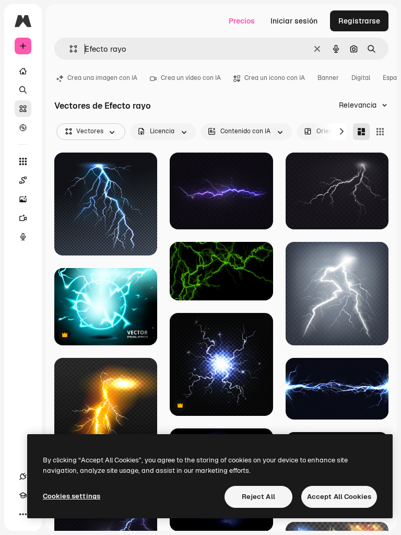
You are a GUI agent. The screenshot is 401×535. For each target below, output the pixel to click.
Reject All (258, 496)
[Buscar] (23, 90)
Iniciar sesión (293, 21)
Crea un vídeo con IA (191, 78)
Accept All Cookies (339, 496)
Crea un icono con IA (274, 78)
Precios (242, 21)
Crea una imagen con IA (102, 78)
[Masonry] (361, 131)
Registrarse (359, 21)
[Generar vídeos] (23, 218)
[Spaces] (23, 180)
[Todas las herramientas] (23, 161)
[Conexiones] (23, 476)
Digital (360, 78)
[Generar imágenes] (23, 199)
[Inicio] (23, 71)
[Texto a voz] (23, 236)
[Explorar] (23, 127)
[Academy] (23, 495)
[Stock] (23, 108)
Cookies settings (71, 496)
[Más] (23, 514)
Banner (328, 78)
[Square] (380, 131)
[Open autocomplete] (69, 49)
